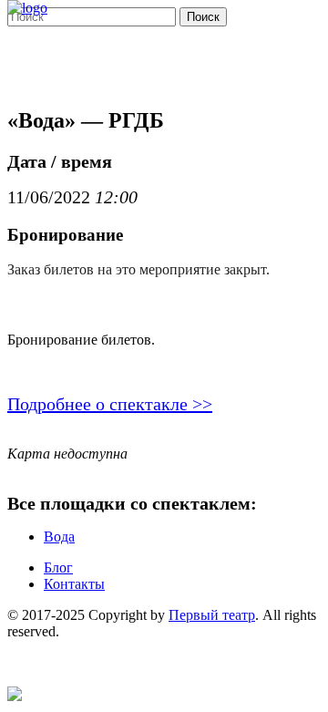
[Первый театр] (27, 7)
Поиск (203, 17)
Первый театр (212, 615)
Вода (59, 536)
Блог (58, 567)
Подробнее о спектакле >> (109, 404)
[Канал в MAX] (14, 696)
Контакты (74, 584)
